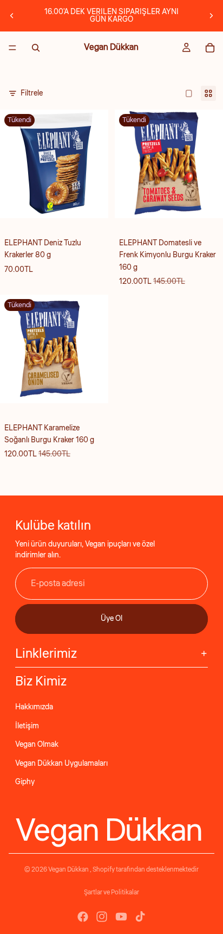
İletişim (27, 726)
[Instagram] (101, 916)
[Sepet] (210, 48)
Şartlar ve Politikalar (111, 892)
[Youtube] (121, 916)
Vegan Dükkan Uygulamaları (61, 763)
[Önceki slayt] (12, 16)
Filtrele (32, 93)
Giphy (25, 782)
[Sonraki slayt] (211, 16)
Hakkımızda (34, 707)
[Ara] (36, 48)
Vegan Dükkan (69, 869)
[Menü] (12, 47)
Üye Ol (111, 618)
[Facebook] (82, 916)
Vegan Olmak (36, 744)
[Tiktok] (140, 916)
